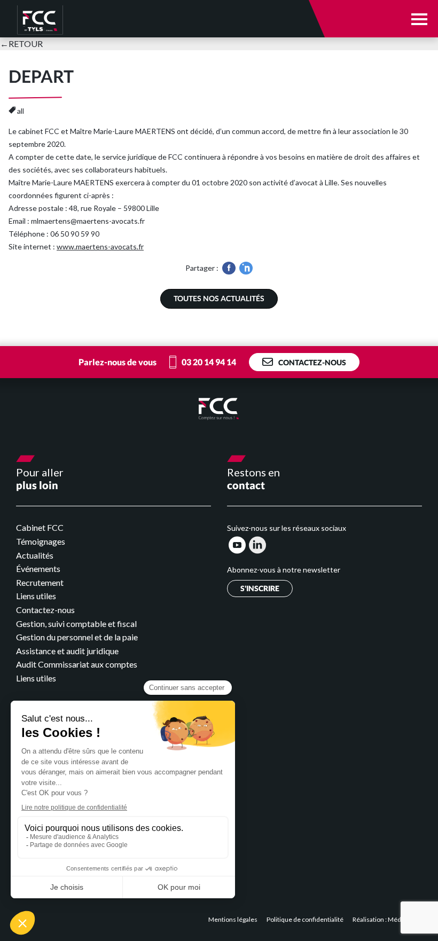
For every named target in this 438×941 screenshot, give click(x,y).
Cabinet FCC (40, 527)
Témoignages (40, 541)
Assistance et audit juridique (67, 651)
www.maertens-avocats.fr (100, 246)
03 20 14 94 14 (209, 362)
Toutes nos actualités (219, 298)
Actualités (34, 555)
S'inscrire (259, 588)
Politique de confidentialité (306, 919)
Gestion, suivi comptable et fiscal (76, 623)
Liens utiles (36, 596)
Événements (38, 568)
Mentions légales (233, 919)
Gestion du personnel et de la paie (77, 637)
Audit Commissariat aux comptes (76, 664)
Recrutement (40, 582)
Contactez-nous (312, 362)
